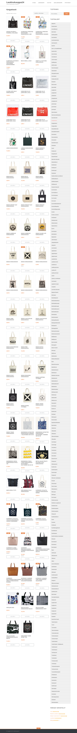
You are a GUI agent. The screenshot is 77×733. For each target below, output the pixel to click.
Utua (51, 711)
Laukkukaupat (41, 2)
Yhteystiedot (68, 2)
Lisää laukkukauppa (58, 2)
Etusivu (34, 2)
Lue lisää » (12, 40)
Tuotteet (49, 2)
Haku (66, 13)
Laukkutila (52, 718)
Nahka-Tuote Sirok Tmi (55, 716)
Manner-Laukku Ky (54, 713)
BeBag (51, 720)
